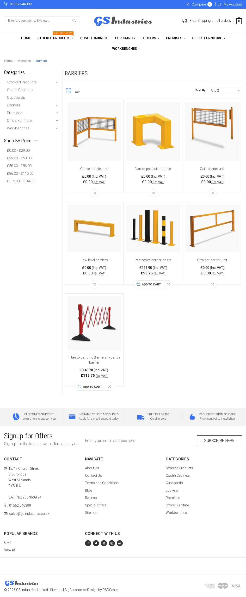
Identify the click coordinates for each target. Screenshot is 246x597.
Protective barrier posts (153, 260)
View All (9, 550)
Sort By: (200, 90)
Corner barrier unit (94, 169)
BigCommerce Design (81, 590)
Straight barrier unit (212, 260)
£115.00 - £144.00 (21, 181)
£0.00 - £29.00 (18, 150)
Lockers (149, 38)
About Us (92, 468)
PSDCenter (111, 590)
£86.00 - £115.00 (20, 173)
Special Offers (95, 505)
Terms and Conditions (102, 483)
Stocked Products (54, 36)
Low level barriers (94, 260)
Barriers (41, 61)
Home (26, 38)
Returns (91, 498)
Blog (88, 490)
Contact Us (93, 475)
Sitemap (91, 513)
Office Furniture (207, 38)
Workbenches (125, 49)
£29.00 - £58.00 (19, 158)
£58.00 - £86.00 (19, 166)
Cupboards (125, 38)
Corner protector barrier (153, 169)
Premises (174, 38)
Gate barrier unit (212, 169)
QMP (8, 543)
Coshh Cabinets (94, 38)
